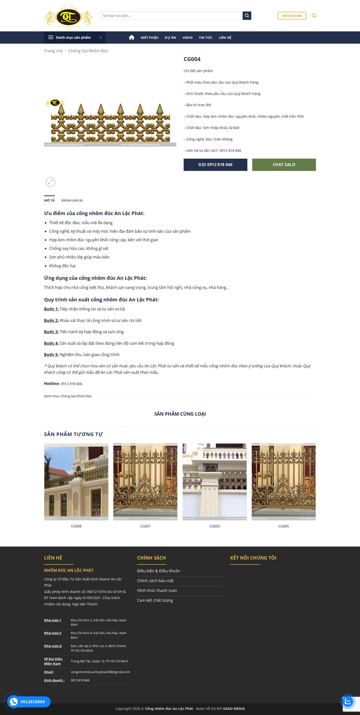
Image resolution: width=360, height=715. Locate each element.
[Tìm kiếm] (314, 16)
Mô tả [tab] (49, 200)
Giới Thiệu (150, 37)
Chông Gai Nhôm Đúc (88, 50)
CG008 (76, 526)
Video (187, 37)
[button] (74, 37)
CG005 (283, 526)
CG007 (145, 526)
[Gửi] (247, 16)
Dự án (170, 37)
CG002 (214, 526)
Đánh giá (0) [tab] (72, 200)
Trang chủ (53, 50)
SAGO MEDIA (234, 708)
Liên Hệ (225, 37)
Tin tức (206, 37)
